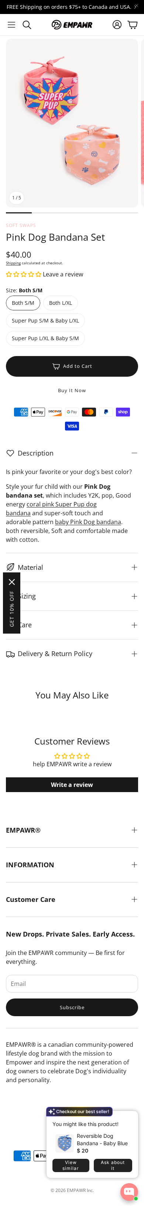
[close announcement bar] (136, 5)
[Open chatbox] (129, 1192)
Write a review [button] (72, 785)
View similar (70, 1165)
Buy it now (72, 390)
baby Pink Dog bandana (88, 522)
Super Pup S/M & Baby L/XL (45, 320)
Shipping (13, 262)
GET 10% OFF (11, 609)
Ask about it (113, 1165)
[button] (11, 24)
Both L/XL (60, 302)
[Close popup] (127, 1119)
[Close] (12, 582)
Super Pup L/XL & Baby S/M (45, 338)
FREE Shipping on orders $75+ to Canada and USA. (69, 7)
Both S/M (23, 302)
